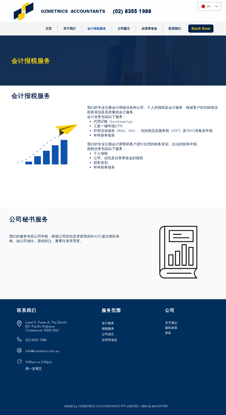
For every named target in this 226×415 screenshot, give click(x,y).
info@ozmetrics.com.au (42, 351)
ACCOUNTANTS (88, 11)
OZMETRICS (56, 11)
